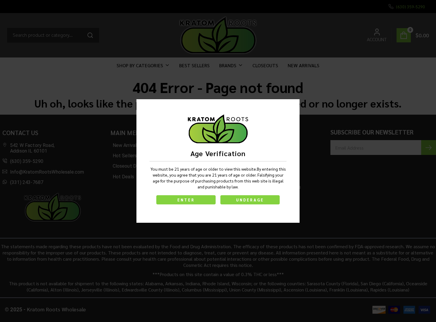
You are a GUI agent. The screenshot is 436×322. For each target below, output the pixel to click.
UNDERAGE (250, 199)
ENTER (186, 199)
